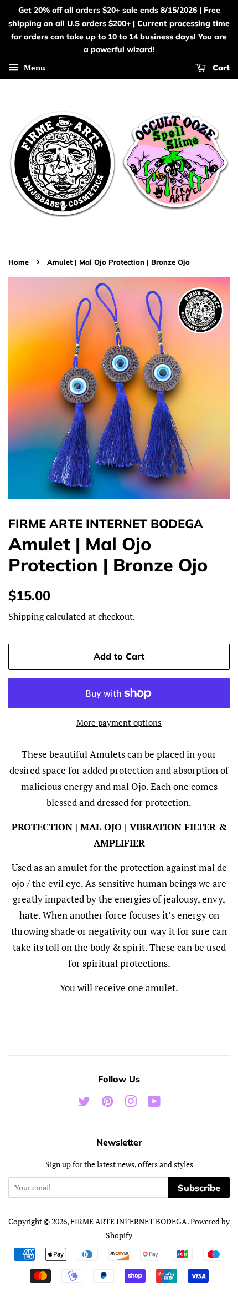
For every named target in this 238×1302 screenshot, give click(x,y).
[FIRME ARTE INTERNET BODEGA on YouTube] (154, 1103)
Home (18, 261)
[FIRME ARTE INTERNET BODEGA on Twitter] (84, 1103)
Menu (33, 67)
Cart (220, 68)
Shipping (26, 616)
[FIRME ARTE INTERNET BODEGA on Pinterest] (107, 1103)
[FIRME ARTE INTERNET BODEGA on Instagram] (131, 1103)
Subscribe (199, 1187)
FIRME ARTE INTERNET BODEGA (128, 1221)
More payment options (119, 722)
